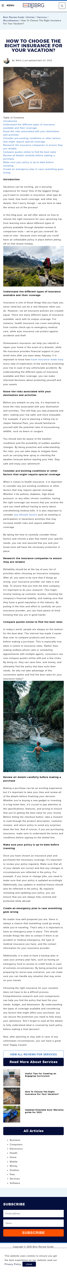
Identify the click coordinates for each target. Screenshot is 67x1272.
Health (13, 1153)
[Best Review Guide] (33, 6)
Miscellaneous (11, 20)
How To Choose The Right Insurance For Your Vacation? (42, 1093)
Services (42, 17)
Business (15, 1140)
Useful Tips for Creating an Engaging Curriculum (40, 1075)
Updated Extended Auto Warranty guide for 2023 (44, 1111)
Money (14, 1166)
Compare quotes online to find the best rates (29, 152)
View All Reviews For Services (33, 1054)
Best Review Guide (13, 17)
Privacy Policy (13, 1264)
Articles (30, 17)
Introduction (10, 121)
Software (15, 1183)
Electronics (16, 1148)
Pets (12, 1174)
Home (13, 1157)
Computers (16, 1144)
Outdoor (14, 1170)
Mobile (14, 1161)
